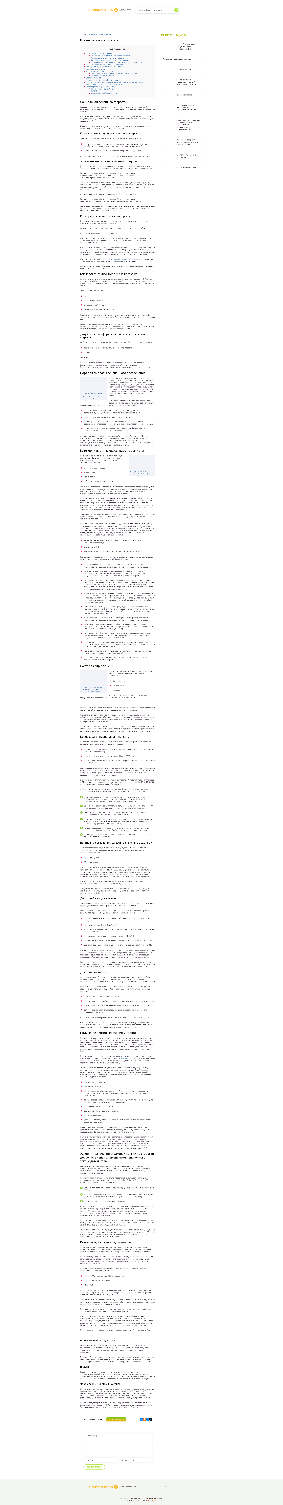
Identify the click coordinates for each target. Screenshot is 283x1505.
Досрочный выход (93, 78)
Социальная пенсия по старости (99, 53)
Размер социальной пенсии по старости (107, 58)
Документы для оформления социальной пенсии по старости (116, 62)
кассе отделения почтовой (126, 1058)
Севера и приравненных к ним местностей (122, 259)
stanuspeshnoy (102, 9)
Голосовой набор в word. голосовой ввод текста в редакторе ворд (187, 142)
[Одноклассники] (144, 1419)
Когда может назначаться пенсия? (99, 71)
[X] (150, 1419)
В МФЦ (94, 91)
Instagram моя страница (186, 167)
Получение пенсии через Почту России (102, 80)
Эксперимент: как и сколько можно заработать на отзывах (186, 107)
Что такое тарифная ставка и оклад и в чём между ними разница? (186, 82)
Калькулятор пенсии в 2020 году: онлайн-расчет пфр (142, 472)
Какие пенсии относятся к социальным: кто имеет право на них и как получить (93, 689)
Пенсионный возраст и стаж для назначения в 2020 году (114, 73)
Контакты (181, 1487)
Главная (158, 1487)
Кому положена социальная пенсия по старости (110, 56)
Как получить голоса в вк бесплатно (187, 156)
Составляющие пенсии (95, 69)
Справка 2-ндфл (183, 69)
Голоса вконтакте (184, 95)
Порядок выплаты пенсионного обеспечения (104, 65)
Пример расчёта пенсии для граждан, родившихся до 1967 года (93, 396)
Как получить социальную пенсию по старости (110, 60)
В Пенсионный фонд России (102, 89)
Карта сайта (169, 1487)
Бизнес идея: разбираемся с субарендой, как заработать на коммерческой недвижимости (188, 125)
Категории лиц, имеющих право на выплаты (104, 67)
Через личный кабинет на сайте (104, 93)
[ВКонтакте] (141, 1419)
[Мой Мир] (147, 1419)
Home (85, 34)
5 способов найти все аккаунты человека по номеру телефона (186, 46)
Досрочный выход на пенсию (103, 76)
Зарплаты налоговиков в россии (177, 59)
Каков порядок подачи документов (100, 87)
